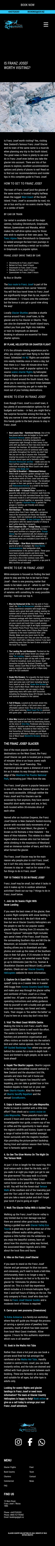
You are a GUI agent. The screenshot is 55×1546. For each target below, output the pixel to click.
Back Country (9, 1472)
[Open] (46, 24)
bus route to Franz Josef (20, 284)
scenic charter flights (22, 372)
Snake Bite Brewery (38, 684)
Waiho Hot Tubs (29, 1359)
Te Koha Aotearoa (13, 1317)
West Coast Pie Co (34, 710)
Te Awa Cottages (33, 519)
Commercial (9, 1481)
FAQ (5, 1486)
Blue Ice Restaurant (26, 606)
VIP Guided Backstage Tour (18, 1047)
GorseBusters (18, 1097)
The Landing (18, 656)
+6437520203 (13, 12)
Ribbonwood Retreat (21, 486)
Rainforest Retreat (16, 438)
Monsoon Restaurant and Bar (21, 462)
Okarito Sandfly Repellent (19, 1094)
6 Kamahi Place (28, 502)
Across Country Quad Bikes (35, 986)
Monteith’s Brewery (32, 736)
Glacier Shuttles (20, 312)
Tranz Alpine (10, 238)
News (31, 1481)
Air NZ (25, 357)
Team (31, 1472)
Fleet (31, 1467)
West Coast (27, 197)
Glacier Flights (10, 1467)
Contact (32, 1476)
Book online (40, 1398)
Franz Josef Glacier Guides (26, 1300)
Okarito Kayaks (17, 1090)
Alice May (26, 724)
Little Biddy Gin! (22, 469)
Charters (7, 1476)
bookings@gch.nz (36, 12)
